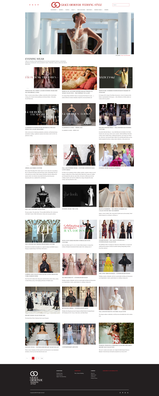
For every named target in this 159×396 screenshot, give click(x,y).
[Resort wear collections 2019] (42, 300)
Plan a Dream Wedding (79, 373)
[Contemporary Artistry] (79, 334)
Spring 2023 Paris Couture (33, 168)
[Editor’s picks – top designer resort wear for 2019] (42, 334)
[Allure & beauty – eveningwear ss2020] (79, 264)
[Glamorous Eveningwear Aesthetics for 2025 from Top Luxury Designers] (42, 114)
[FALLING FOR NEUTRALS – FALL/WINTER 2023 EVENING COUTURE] (116, 114)
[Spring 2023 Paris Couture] (42, 155)
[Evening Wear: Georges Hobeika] (116, 155)
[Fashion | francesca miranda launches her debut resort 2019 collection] (116, 333)
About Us (93, 373)
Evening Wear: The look (70, 209)
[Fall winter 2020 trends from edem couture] (42, 231)
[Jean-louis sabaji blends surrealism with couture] (79, 229)
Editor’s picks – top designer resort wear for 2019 (42, 347)
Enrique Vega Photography (125, 55)
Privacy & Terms (94, 378)
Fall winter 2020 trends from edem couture (40, 244)
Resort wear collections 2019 (35, 315)
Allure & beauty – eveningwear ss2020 (75, 277)
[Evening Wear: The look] (79, 195)
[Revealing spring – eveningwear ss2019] (79, 297)
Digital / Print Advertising (61, 376)
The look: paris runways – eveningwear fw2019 (114, 273)
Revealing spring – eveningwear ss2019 (75, 308)
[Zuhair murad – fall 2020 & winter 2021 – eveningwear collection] (116, 229)
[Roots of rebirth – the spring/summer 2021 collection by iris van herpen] (116, 195)
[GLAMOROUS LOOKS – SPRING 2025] (79, 114)
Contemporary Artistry (70, 347)
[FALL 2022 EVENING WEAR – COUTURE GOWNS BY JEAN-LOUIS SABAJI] (79, 155)
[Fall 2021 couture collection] (42, 196)
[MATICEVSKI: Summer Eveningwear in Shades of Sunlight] (116, 77)
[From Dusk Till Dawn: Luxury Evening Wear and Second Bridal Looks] (42, 77)
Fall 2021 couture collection (35, 209)
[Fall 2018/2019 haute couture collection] (116, 298)
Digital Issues (93, 374)
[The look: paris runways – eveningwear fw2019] (116, 262)
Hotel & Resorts (59, 374)
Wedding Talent (59, 373)
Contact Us (93, 376)
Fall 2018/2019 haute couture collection (112, 311)
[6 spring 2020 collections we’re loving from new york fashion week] (42, 263)
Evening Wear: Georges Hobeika (109, 168)
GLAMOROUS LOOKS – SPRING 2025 (72, 127)
